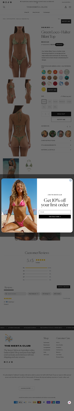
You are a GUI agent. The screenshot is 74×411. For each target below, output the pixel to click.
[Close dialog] (71, 180)
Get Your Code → (55, 216)
